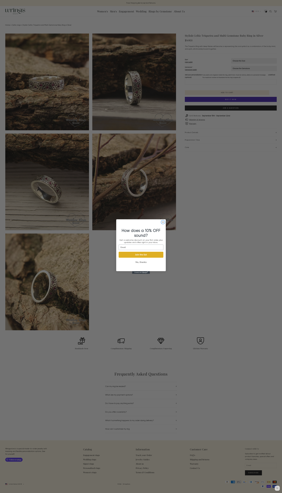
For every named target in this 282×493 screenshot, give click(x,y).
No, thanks (141, 262)
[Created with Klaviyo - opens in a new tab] (141, 272)
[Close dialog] (163, 222)
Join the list (141, 254)
